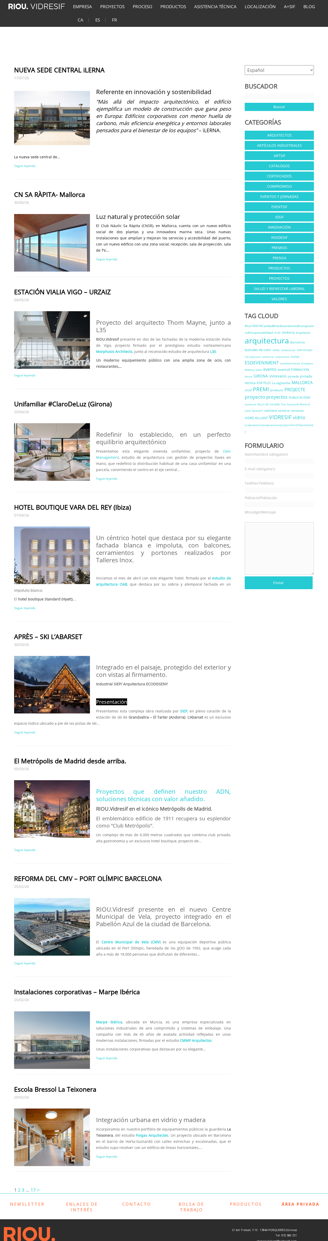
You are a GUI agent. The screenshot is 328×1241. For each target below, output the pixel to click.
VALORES (279, 298)
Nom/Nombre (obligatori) (266, 454)
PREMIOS (279, 247)
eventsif (284, 369)
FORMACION (300, 370)
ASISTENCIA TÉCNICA (215, 6)
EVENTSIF (279, 206)
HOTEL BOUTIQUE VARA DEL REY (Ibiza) (72, 507)
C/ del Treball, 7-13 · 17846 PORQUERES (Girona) (264, 1230)
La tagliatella (281, 383)
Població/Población (261, 497)
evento (269, 369)
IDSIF (279, 217)
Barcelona (297, 342)
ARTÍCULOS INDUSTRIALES (279, 145)
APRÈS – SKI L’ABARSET (48, 636)
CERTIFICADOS (279, 176)
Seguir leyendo (24, 166)
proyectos (277, 397)
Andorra (288, 332)
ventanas (297, 410)
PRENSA (279, 257)
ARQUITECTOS (279, 135)
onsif (248, 390)
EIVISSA (295, 357)
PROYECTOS (112, 6)
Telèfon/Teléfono (259, 483)
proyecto (255, 396)
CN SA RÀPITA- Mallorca (49, 194)
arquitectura (267, 340)
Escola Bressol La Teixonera (55, 1089)
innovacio (277, 375)
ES (97, 20)
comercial (268, 357)
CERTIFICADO (305, 350)
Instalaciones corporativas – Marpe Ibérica (77, 991)
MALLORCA (302, 382)
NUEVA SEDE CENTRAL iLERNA (59, 69)
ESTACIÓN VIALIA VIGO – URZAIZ (62, 291)
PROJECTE (294, 389)
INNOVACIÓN (279, 227)
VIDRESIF (280, 417)
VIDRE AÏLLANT (256, 418)
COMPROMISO (279, 186)
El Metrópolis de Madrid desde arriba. (70, 760)
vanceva (270, 410)
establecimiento (290, 363)
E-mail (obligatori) (260, 468)
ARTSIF (279, 155)
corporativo (282, 357)
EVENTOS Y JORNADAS (279, 196)
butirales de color (258, 350)
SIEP (183, 711)
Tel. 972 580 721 (286, 1235)
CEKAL (276, 350)
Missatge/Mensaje (260, 512)
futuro (248, 376)
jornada (293, 376)
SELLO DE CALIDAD (268, 404)
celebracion (288, 350)
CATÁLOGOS (279, 165)
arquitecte (303, 332)
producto (276, 390)
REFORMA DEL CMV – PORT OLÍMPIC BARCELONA (88, 878)
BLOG (309, 6)
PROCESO (142, 6)
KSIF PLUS (264, 383)
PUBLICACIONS (300, 397)
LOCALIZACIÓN (260, 6)
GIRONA (260, 375)
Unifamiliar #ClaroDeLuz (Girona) (63, 403)
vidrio (299, 417)
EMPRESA (82, 6)
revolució (250, 404)
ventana (284, 410)
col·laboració (253, 357)
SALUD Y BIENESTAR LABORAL (279, 288)
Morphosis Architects (114, 351)
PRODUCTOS (173, 6)
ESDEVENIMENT (262, 363)
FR (114, 20)
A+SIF (289, 6)
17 (33, 1190)
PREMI (261, 389)
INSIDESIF (279, 237)
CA (80, 20)
